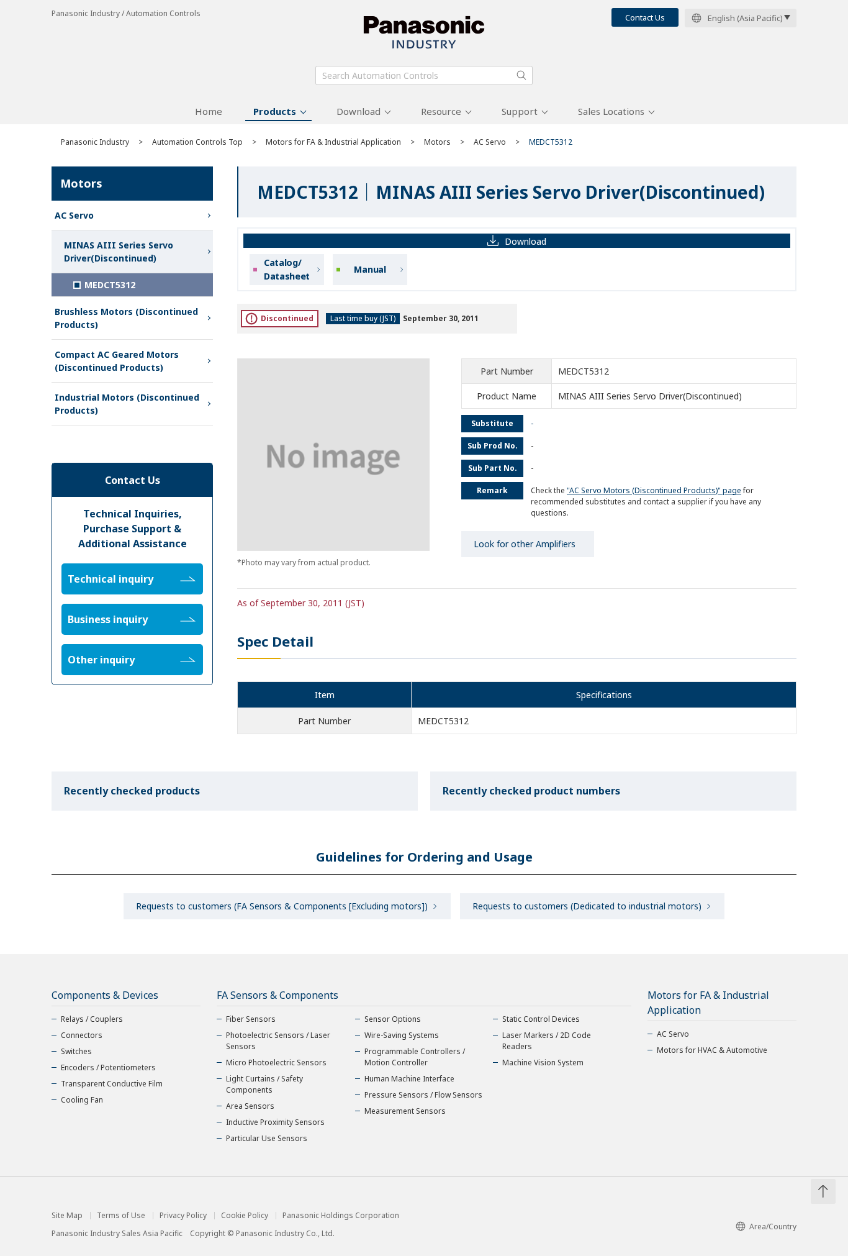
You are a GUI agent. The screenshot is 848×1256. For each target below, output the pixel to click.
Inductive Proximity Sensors (275, 1122)
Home (208, 111)
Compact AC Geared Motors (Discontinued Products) (117, 360)
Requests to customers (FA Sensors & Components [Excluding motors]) (282, 906)
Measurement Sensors (405, 1111)
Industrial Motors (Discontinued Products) (127, 403)
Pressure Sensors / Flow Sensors (423, 1095)
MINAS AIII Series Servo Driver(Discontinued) (118, 251)
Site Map (67, 1215)
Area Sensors (250, 1106)
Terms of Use (121, 1215)
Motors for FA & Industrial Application (333, 142)
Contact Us (645, 17)
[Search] (521, 75)
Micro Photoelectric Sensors (276, 1062)
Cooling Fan (82, 1099)
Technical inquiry (110, 579)
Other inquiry (101, 660)
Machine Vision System (543, 1062)
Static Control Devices (541, 1019)
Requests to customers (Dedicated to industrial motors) (586, 906)
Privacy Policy (183, 1215)
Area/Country (772, 1226)
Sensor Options (392, 1019)
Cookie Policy (244, 1215)
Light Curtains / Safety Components (264, 1084)
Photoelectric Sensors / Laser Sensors (278, 1041)
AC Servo (490, 142)
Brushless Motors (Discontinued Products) (126, 318)
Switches (76, 1051)
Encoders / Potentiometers (108, 1067)
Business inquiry (108, 619)
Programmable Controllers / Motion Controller (414, 1057)
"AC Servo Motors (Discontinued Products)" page (654, 490)
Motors (437, 142)
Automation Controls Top (197, 142)
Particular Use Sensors (266, 1138)
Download (358, 111)
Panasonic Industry (95, 142)
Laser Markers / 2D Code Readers (546, 1041)
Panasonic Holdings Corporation (340, 1215)
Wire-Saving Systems (401, 1035)
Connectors (81, 1035)
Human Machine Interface (409, 1078)
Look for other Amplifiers (524, 544)
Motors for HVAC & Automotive (712, 1050)
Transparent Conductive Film (112, 1083)
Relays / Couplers (92, 1019)
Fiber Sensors (251, 1019)
